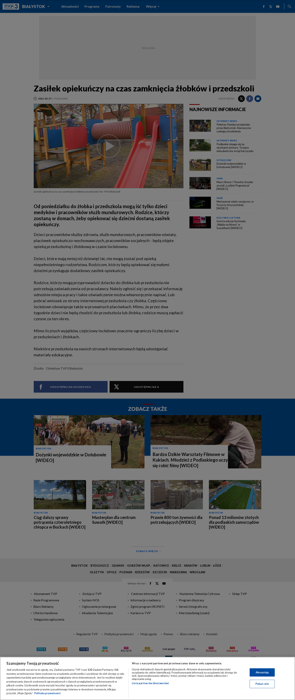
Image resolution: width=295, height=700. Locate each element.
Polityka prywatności (47, 693)
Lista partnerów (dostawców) (150, 683)
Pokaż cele (262, 683)
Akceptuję (262, 672)
